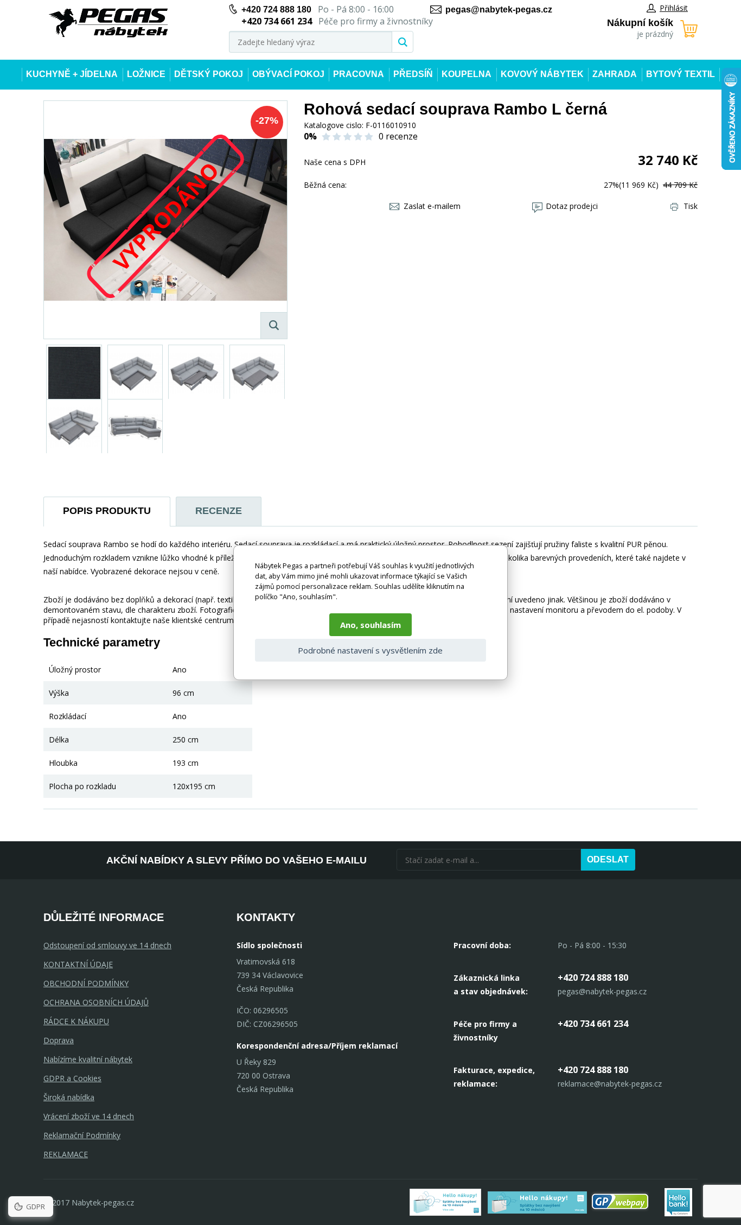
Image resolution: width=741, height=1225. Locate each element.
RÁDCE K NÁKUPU (76, 1021)
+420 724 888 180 (276, 9)
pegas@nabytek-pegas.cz (498, 9)
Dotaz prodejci (572, 206)
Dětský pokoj (208, 74)
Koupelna (466, 74)
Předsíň (413, 74)
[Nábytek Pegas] (108, 23)
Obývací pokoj (288, 74)
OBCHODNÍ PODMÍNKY (86, 983)
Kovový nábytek (542, 74)
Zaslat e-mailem (432, 206)
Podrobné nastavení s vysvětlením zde (370, 650)
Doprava (58, 1040)
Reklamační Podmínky (81, 1135)
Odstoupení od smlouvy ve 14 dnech (107, 945)
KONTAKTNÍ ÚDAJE (78, 964)
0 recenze (398, 136)
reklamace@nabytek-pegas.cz (610, 1083)
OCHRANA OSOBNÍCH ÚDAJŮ (96, 1002)
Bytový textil (680, 74)
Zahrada (614, 74)
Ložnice (146, 74)
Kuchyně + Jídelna (72, 74)
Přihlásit (674, 8)
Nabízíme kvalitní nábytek (87, 1059)
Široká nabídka (68, 1097)
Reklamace (65, 1154)
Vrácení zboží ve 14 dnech (88, 1116)
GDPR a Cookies (72, 1078)
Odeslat (608, 859)
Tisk (690, 206)
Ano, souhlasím (370, 624)
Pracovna (358, 74)
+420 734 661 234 (593, 1024)
